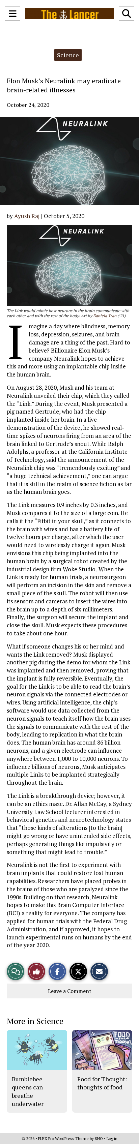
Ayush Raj (26, 216)
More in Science (35, 1021)
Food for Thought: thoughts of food (102, 1083)
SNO (99, 1138)
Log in (112, 1138)
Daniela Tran (104, 315)
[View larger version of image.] (69, 161)
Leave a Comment (69, 991)
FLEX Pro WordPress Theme (63, 1138)
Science (68, 55)
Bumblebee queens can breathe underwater (28, 1091)
